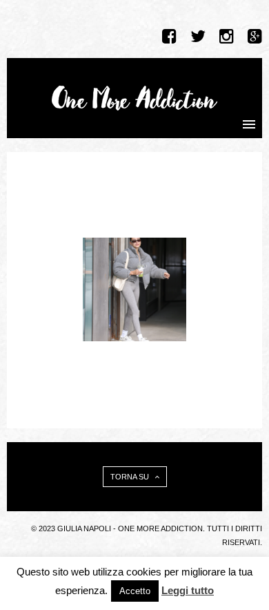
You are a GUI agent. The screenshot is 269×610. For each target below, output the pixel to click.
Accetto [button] (134, 591)
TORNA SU (130, 477)
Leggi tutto (187, 590)
